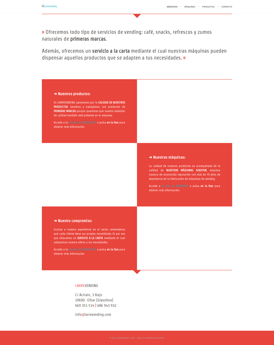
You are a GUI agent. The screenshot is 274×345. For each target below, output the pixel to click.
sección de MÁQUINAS (175, 185)
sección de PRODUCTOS (82, 122)
